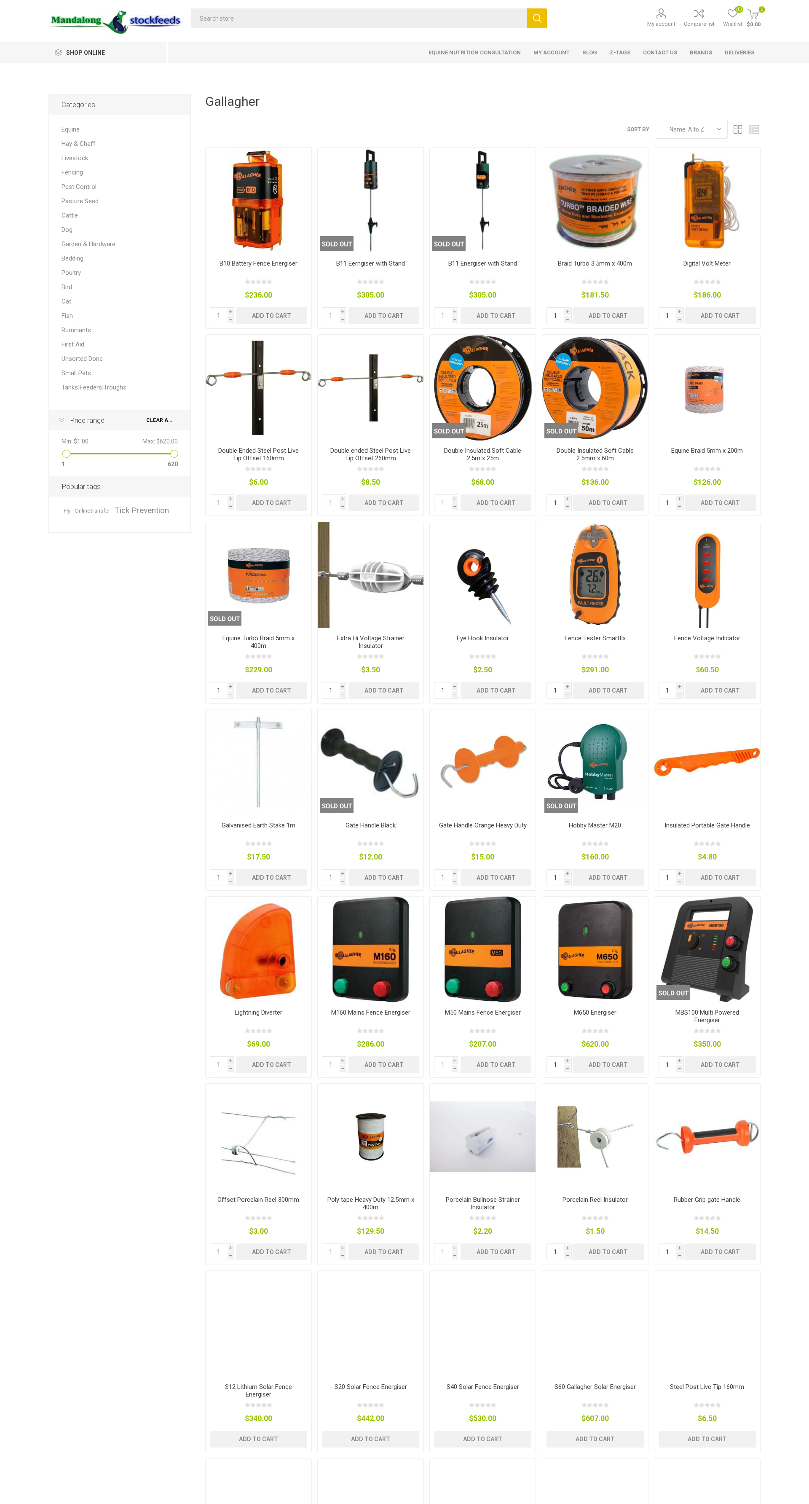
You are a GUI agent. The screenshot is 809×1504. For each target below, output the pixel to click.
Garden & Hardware (88, 244)
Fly (67, 510)
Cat (66, 301)
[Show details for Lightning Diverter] (258, 949)
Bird (67, 287)
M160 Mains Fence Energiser (370, 1012)
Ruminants (76, 330)
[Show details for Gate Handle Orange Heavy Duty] (483, 762)
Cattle (70, 215)
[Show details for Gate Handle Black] (370, 762)
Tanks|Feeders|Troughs (94, 387)
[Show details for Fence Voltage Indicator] (707, 575)
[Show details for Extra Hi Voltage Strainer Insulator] (370, 575)
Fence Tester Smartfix (595, 638)
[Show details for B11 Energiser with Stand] (483, 200)
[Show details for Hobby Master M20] (595, 762)
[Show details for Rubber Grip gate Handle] (707, 1137)
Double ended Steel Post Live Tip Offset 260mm (370, 454)
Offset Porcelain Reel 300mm (258, 1199)
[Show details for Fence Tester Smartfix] (595, 575)
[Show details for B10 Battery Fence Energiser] (258, 200)
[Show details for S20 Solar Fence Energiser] (370, 1324)
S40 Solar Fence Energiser (483, 1387)
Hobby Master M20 (595, 825)
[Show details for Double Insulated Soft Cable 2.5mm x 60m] (595, 387)
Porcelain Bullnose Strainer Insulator (483, 1203)
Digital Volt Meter (707, 263)
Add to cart (271, 315)
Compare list (699, 24)
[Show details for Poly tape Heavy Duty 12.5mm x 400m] (370, 1137)
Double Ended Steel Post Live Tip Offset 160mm (258, 454)
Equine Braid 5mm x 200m (707, 450)
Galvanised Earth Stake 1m (258, 825)
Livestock (75, 158)
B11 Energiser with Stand (482, 263)
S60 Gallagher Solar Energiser (595, 1387)
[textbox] (359, 18)
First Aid (73, 344)
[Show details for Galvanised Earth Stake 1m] (258, 762)
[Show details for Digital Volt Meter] (707, 200)
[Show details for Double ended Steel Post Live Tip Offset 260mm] (370, 387)
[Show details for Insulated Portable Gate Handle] (707, 762)
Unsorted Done (82, 359)
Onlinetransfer (92, 510)
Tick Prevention (142, 510)
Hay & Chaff (79, 144)
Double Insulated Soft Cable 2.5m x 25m (482, 454)
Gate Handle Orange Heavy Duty (483, 825)
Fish (67, 316)
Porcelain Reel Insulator (595, 1199)
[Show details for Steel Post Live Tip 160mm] (707, 1324)
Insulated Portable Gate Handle (707, 825)
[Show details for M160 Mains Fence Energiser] (370, 949)
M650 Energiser (595, 1012)
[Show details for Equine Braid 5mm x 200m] (707, 387)
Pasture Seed (80, 201)
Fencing (72, 172)
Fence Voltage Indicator (707, 638)
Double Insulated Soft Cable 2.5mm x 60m (595, 454)
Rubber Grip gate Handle (707, 1199)
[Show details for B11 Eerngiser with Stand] (370, 200)
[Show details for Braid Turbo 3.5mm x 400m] (595, 200)
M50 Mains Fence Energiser (483, 1012)
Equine (71, 129)
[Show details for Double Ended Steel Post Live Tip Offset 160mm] (258, 387)
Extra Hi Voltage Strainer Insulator (370, 642)
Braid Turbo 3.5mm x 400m (595, 263)
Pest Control (79, 187)
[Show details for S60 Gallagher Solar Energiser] (595, 1324)
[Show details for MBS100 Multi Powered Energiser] (707, 949)
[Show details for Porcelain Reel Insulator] (595, 1137)
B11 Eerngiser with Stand (370, 263)
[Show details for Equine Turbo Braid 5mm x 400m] (258, 575)
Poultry (71, 273)
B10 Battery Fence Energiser (258, 263)
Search (537, 18)
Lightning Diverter (258, 1012)
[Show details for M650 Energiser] (595, 949)
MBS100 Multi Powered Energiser (707, 1016)
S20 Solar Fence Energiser (371, 1387)
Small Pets (76, 373)
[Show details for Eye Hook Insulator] (483, 575)
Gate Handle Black (371, 825)
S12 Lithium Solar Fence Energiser (258, 1390)
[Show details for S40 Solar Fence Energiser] (483, 1324)
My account (661, 24)
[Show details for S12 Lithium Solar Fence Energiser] (258, 1324)
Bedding (72, 258)
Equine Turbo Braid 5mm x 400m (258, 642)
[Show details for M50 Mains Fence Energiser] (483, 949)
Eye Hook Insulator (483, 638)
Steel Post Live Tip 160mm (707, 1387)
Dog (67, 230)
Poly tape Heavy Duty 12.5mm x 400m (370, 1203)
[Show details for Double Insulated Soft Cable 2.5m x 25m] (483, 387)
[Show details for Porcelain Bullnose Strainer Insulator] (483, 1137)
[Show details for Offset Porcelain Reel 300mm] (258, 1137)
